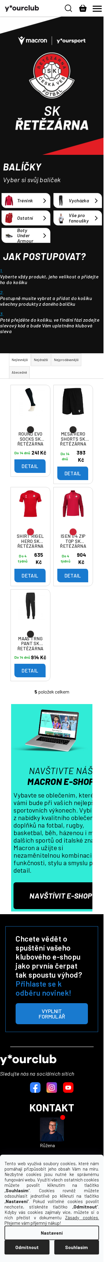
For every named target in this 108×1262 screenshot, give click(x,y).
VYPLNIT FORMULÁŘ (52, 1014)
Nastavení (52, 1233)
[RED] (30, 510)
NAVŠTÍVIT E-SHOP (60, 895)
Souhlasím (76, 1247)
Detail (30, 466)
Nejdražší (41, 360)
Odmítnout (27, 1247)
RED (30, 531)
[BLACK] (30, 408)
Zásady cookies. (82, 1217)
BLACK (30, 429)
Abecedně (19, 372)
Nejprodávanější (66, 360)
